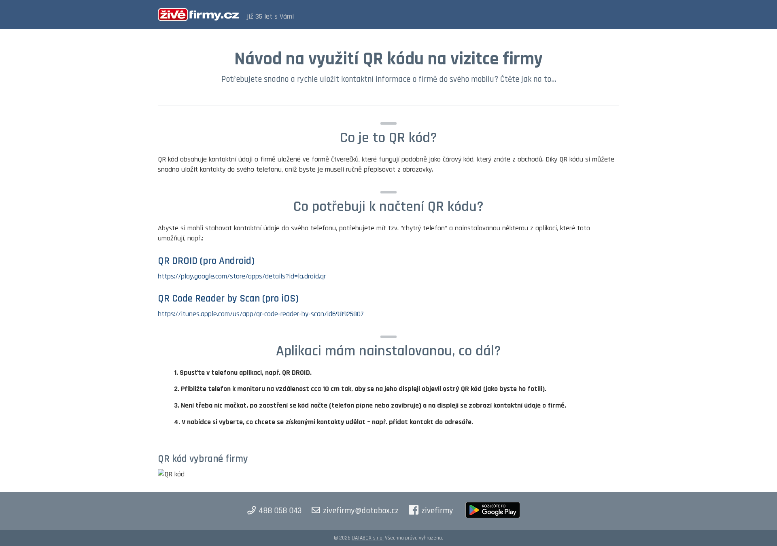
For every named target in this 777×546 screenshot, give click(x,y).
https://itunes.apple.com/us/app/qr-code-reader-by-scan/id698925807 (261, 314)
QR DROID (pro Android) (206, 261)
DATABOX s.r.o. (368, 538)
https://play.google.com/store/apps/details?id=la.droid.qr (242, 276)
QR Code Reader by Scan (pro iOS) (228, 298)
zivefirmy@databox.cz (361, 511)
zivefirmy (437, 511)
